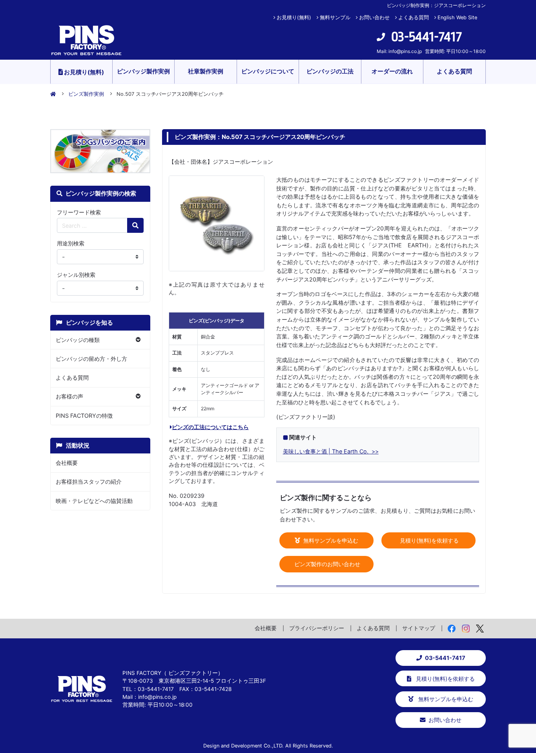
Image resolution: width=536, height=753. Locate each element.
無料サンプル (335, 17)
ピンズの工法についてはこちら (210, 427)
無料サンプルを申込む (330, 540)
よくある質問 (413, 17)
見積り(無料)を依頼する (428, 540)
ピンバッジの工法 (330, 71)
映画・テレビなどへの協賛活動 (94, 500)
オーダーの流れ (392, 71)
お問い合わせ (374, 17)
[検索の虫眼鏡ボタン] (135, 225)
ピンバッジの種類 (78, 339)
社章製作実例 (205, 71)
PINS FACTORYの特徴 (84, 415)
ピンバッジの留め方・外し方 (91, 358)
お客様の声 (69, 396)
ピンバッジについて (267, 71)
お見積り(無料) (294, 17)
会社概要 (67, 462)
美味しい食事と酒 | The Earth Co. (326, 451)
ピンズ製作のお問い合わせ (326, 564)
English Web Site (457, 17)
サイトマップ (418, 628)
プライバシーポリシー (316, 628)
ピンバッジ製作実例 (143, 71)
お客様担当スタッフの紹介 (89, 481)
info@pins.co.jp (405, 51)
